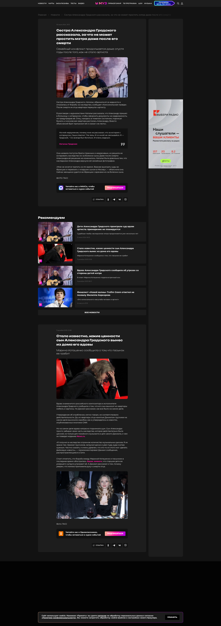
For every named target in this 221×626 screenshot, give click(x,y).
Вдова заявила (94, 461)
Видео (81, 3)
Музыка (148, 3)
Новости (42, 3)
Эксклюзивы (62, 3)
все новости (92, 312)
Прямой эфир (114, 3)
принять (172, 617)
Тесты (73, 3)
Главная (42, 15)
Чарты (51, 3)
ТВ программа (130, 3)
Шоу (140, 3)
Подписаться (115, 188)
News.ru (81, 436)
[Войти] (182, 3)
